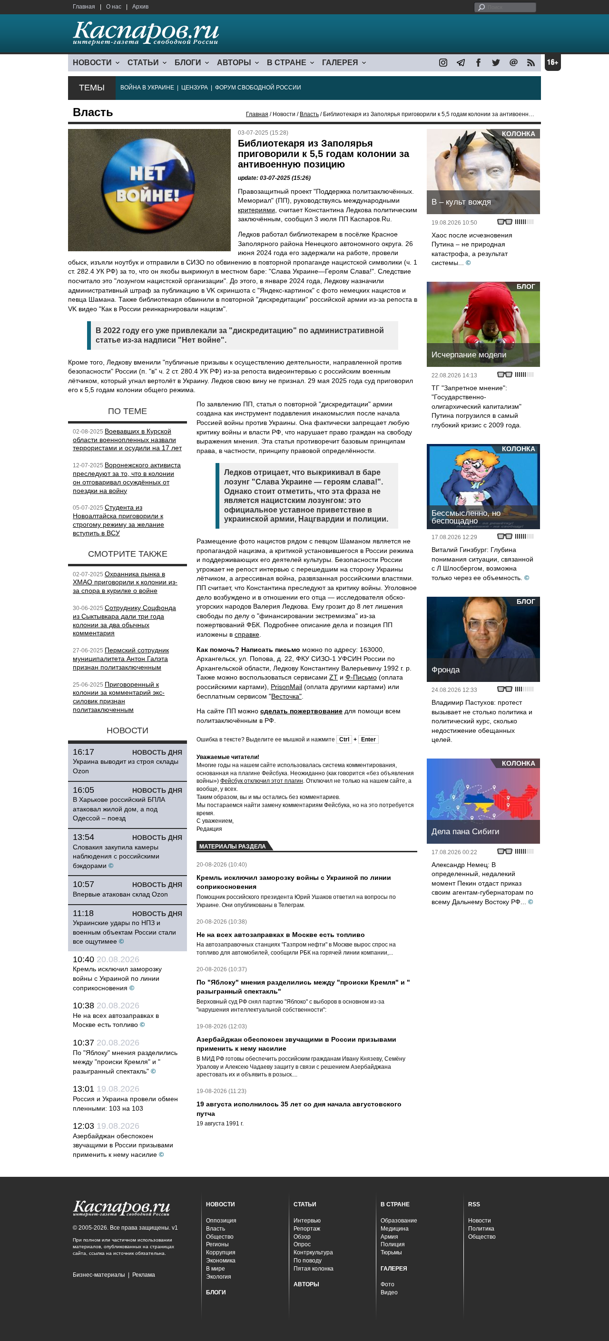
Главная (84, 6)
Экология (218, 1276)
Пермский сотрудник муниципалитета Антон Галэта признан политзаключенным (121, 658)
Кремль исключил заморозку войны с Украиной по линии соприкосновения (117, 978)
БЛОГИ (188, 63)
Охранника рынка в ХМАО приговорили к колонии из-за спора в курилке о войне (125, 582)
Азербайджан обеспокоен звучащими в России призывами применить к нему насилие (123, 1145)
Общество (220, 1236)
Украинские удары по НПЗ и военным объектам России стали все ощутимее (124, 932)
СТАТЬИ (143, 63)
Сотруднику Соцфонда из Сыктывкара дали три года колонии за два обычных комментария (124, 620)
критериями (256, 210)
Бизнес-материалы (99, 1275)
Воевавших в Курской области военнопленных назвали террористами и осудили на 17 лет (127, 439)
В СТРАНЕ (286, 63)
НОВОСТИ (92, 63)
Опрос (302, 1244)
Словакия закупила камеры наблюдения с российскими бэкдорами (116, 856)
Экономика (221, 1260)
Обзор (302, 1236)
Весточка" (286, 696)
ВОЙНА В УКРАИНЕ (147, 87)
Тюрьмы (391, 1252)
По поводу (308, 1260)
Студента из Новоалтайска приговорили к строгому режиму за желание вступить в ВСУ (118, 519)
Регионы (217, 1244)
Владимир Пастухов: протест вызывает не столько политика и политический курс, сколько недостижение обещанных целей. (482, 721)
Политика (481, 1228)
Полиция (393, 1244)
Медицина (395, 1228)
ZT (333, 677)
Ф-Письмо (361, 677)
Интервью (307, 1220)
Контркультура (313, 1252)
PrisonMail (286, 686)
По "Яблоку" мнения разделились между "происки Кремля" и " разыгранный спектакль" (125, 1062)
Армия (389, 1236)
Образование (399, 1220)
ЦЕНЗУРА (194, 87)
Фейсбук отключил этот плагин (261, 781)
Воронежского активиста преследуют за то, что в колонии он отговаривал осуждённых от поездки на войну (127, 477)
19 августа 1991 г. (220, 1123)
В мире (215, 1268)
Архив (140, 6)
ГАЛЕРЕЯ (340, 63)
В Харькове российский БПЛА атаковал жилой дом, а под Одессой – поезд (119, 809)
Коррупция (221, 1252)
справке (247, 634)
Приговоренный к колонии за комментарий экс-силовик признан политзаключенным (119, 696)
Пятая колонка (314, 1268)
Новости (479, 1220)
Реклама (143, 1275)
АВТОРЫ (234, 63)
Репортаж (307, 1228)
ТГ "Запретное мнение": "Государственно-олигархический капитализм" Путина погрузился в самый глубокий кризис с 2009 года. (476, 406)
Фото (387, 1284)
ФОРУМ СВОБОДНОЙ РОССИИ (258, 87)
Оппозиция (221, 1220)
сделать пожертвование (301, 711)
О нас (113, 6)
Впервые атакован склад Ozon (120, 894)
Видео (389, 1292)
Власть (309, 114)
